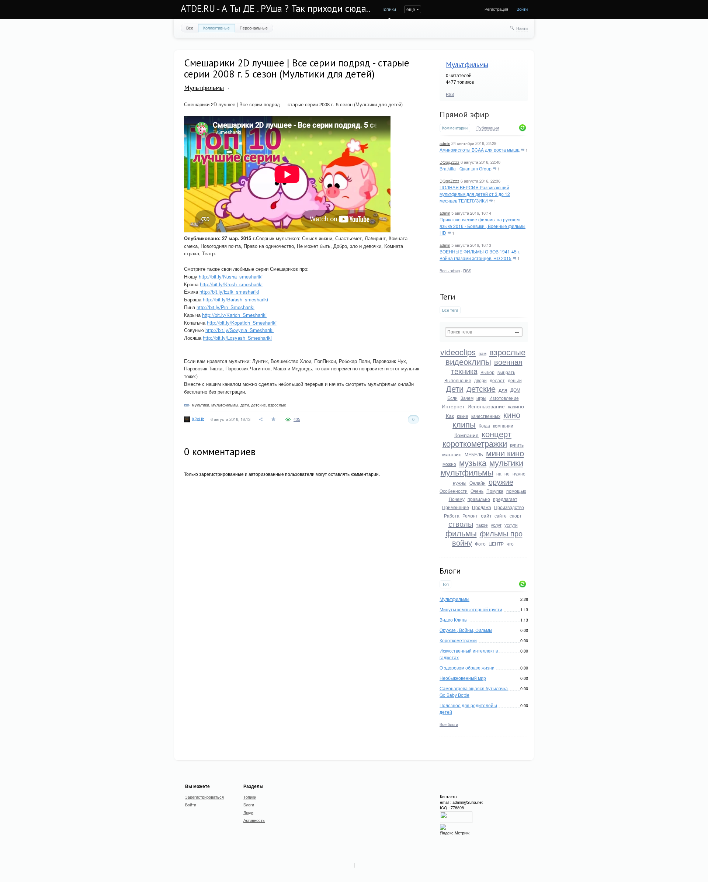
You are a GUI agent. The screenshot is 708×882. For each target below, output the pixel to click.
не (507, 473)
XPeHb (198, 418)
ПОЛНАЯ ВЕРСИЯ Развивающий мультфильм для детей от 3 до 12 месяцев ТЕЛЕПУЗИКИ (475, 194)
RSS (450, 94)
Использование (486, 406)
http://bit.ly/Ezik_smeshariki (229, 291)
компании (503, 425)
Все (189, 28)
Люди (248, 812)
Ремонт (470, 515)
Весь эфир (450, 270)
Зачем (467, 398)
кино (511, 414)
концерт (496, 433)
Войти (522, 9)
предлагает (505, 499)
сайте (500, 515)
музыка (472, 462)
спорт (516, 515)
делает (497, 380)
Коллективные (216, 28)
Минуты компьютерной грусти (471, 609)
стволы (460, 523)
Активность (254, 820)
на (499, 473)
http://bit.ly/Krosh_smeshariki (231, 284)
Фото (480, 543)
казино (516, 406)
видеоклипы (468, 361)
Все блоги (449, 724)
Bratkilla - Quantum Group (466, 168)
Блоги (248, 804)
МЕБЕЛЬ (474, 454)
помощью (516, 491)
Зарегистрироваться (204, 797)
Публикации (487, 128)
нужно (519, 473)
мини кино (505, 453)
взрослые (507, 351)
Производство (509, 507)
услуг (496, 525)
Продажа (481, 507)
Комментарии (455, 127)
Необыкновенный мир (463, 678)
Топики (389, 9)
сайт (486, 515)
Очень (477, 491)
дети (244, 405)
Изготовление (504, 398)
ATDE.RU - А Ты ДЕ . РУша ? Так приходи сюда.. (276, 8)
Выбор (487, 372)
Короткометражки (458, 640)
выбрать (506, 372)
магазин (452, 454)
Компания (466, 435)
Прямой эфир (464, 114)
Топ (445, 584)
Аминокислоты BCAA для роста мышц (480, 149)
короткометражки (474, 443)
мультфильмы (467, 472)
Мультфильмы (467, 64)
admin (445, 143)
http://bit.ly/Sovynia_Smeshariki (239, 329)
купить (517, 445)
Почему (457, 499)
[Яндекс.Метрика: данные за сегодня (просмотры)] (454, 830)
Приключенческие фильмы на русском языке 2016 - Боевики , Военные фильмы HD (482, 226)
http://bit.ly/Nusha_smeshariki (231, 276)
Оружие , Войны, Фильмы (466, 630)
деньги (515, 380)
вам (482, 353)
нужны (459, 483)
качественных (485, 416)
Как (450, 415)
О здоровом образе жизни (467, 667)
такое (482, 525)
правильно (479, 499)
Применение (455, 507)
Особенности (454, 491)
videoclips (458, 351)
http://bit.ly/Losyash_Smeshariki (237, 337)
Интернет (453, 406)
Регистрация (496, 9)
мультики (506, 462)
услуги (511, 525)
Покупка (494, 491)
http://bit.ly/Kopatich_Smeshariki (242, 322)
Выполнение (457, 380)
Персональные (254, 28)
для (503, 389)
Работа (451, 515)
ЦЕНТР (496, 543)
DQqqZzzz (449, 162)
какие (462, 416)
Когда (484, 425)
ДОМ (515, 390)
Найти (522, 28)
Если (452, 398)
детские (481, 388)
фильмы (461, 533)
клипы (464, 424)
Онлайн (477, 483)
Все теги (450, 310)
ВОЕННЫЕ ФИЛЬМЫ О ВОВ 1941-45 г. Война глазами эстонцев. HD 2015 (480, 254)
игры (481, 398)
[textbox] (484, 332)
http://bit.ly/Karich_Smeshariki (234, 314)
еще (410, 9)
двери (480, 380)
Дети (455, 388)
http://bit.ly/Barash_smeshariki (235, 299)
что (510, 543)
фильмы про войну (487, 538)
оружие (501, 481)
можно (449, 464)
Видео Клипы (454, 619)
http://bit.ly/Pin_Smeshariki (225, 307)
